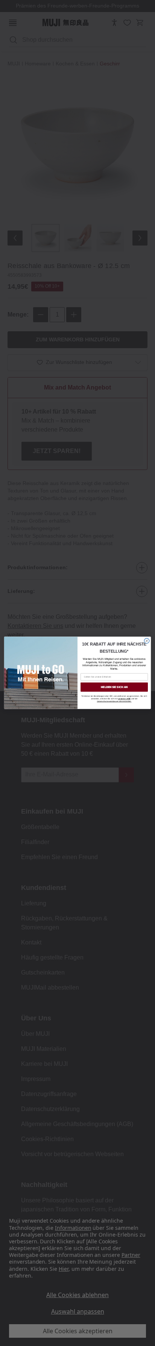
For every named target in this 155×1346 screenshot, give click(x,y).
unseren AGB (124, 699)
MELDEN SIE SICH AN (114, 687)
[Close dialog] (146, 641)
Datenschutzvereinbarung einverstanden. (114, 701)
